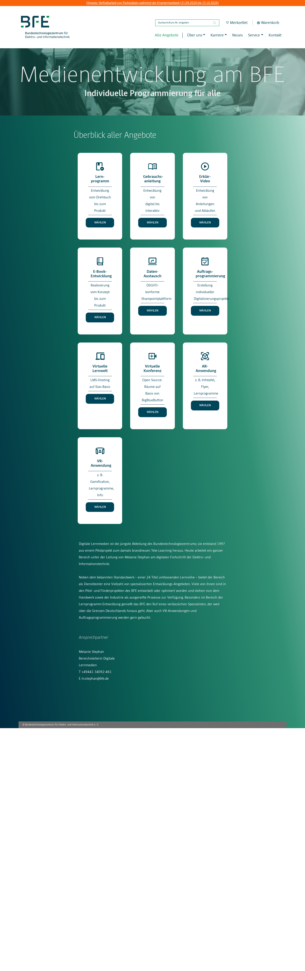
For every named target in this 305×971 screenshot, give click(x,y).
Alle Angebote (166, 35)
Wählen (100, 222)
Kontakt (275, 35)
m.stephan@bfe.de (95, 678)
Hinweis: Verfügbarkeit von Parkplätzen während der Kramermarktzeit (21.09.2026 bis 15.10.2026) (152, 3)
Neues (237, 35)
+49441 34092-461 (96, 672)
